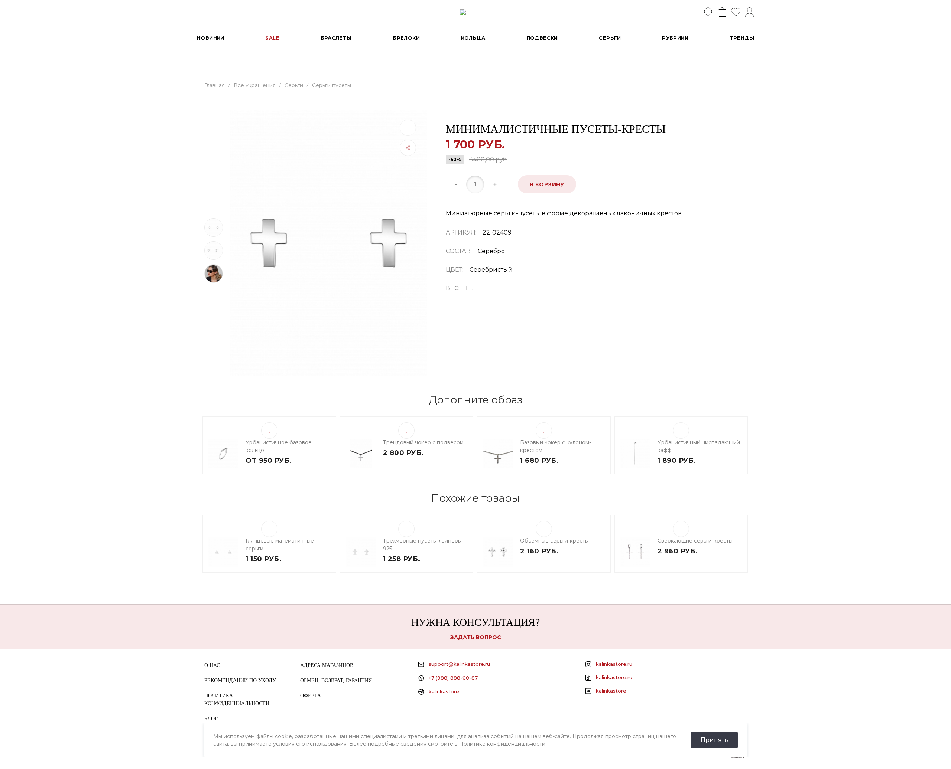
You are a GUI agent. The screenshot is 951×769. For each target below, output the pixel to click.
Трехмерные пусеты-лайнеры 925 (422, 544)
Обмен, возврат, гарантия (336, 680)
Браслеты (336, 38)
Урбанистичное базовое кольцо (279, 446)
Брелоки (406, 38)
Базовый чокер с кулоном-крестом (555, 446)
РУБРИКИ (675, 38)
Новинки (210, 38)
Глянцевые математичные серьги (280, 544)
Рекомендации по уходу (240, 680)
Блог (211, 718)
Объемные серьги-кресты (554, 540)
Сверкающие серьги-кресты (695, 540)
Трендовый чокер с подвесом (423, 442)
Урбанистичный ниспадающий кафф (699, 446)
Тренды (742, 38)
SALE (272, 38)
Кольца (473, 38)
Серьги (610, 38)
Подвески (542, 38)
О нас (212, 665)
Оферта (310, 695)
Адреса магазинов (326, 665)
